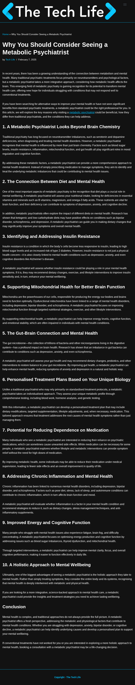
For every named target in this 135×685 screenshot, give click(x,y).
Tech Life (10, 59)
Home (5, 34)
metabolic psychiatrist (81, 112)
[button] (125, 4)
